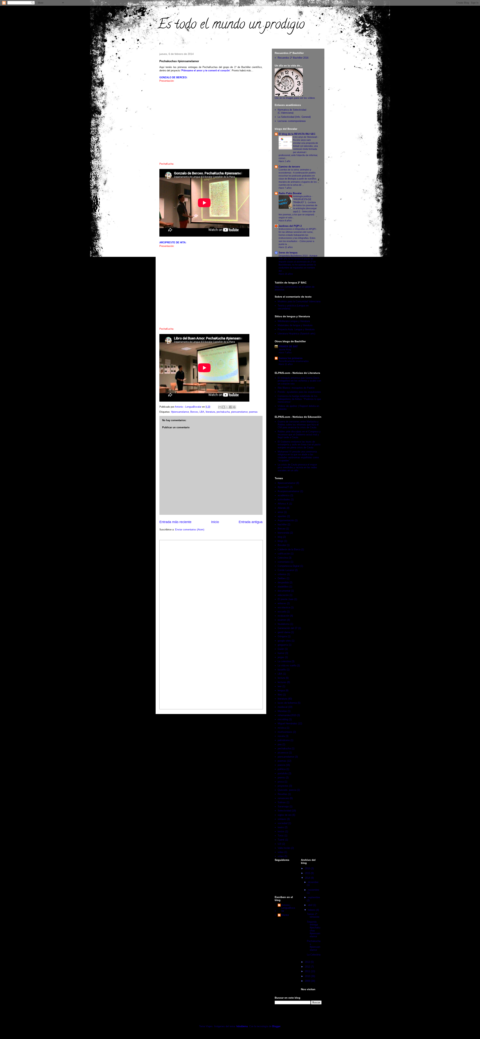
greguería (283, 644)
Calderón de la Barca (289, 549)
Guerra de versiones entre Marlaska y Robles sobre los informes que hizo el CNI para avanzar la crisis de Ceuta (298, 424)
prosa (281, 781)
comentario (284, 561)
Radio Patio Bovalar (290, 193)
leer (280, 686)
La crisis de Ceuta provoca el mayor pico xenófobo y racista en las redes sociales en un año (297, 467)
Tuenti (281, 839)
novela (281, 736)
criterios (282, 574)
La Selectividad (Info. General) (294, 116)
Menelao (282, 711)
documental (284, 590)
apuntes (282, 516)
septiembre (314, 897)
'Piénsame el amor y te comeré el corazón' (205, 70)
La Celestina (313, 954)
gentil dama (284, 632)
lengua (281, 690)
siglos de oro (285, 815)
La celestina (284, 661)
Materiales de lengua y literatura (295, 325)
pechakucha (223, 411)
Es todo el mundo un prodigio (231, 25)
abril (310, 905)
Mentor (285, 915)
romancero (283, 798)
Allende (282, 508)
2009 (308, 980)
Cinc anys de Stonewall (305, 137)
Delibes (282, 578)
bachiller (282, 524)
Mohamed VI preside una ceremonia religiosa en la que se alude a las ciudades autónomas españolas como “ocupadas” (298, 456)
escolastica (284, 607)
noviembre (313, 889)
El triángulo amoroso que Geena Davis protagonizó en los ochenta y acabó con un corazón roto (299, 380)
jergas (281, 657)
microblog (283, 719)
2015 (308, 873)
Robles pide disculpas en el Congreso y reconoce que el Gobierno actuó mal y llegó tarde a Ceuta (299, 434)
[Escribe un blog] (223, 407)
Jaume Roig (285, 349)
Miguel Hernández (287, 723)
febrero (312, 910)
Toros (281, 835)
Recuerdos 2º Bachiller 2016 (293, 57)
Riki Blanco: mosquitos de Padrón (296, 387)
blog (280, 536)
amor (280, 512)
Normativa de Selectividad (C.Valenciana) (292, 111)
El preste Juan (285, 599)
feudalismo (284, 624)
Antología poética (302, 196)
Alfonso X (283, 503)
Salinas (282, 802)
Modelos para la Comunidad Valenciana (299, 301)
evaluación (283, 615)
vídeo (281, 856)
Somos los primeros (290, 358)
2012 (308, 966)
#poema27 (283, 487)
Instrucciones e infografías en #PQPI (297, 229)
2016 (308, 868)
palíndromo (284, 740)
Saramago (283, 806)
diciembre (313, 882)
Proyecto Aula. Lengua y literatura (296, 329)
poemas (253, 411)
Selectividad (284, 810)
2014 (308, 877)
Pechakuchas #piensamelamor (313, 945)
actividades (284, 499)
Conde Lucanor (286, 570)
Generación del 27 (287, 628)
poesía (281, 765)
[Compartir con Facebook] (230, 407)
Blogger (276, 1026)
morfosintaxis (285, 732)
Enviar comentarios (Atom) (189, 529)
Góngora (282, 636)
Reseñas (282, 794)
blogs (281, 541)
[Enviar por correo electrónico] (220, 407)
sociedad (282, 823)
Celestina (283, 557)
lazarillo (282, 669)
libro (280, 694)
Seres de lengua (288, 252)
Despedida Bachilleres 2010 (293, 255)
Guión (281, 649)
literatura (210, 411)
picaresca (283, 752)
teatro (281, 827)
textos (281, 831)
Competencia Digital (288, 566)
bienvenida (283, 532)
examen (282, 619)
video (281, 852)
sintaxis (282, 819)
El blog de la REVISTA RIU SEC (297, 134)
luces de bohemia (287, 702)
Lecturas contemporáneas (292, 121)
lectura (281, 677)
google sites (284, 640)
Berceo (194, 411)
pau (280, 744)
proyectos (283, 785)
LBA (202, 411)
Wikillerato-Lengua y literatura (294, 321)
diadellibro (283, 586)
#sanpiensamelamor (288, 491)
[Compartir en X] (227, 407)
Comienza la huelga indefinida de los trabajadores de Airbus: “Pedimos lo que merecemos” (299, 399)
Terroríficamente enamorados (294, 361)
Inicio (215, 522)
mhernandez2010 (287, 715)
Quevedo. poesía (287, 790)
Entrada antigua (250, 522)
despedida (283, 582)
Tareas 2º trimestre (313, 915)
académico (284, 495)
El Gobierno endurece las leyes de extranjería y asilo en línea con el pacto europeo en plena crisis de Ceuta (299, 444)
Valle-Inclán (284, 848)
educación (283, 595)
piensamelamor (239, 411)
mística (282, 727)
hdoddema (242, 1026)
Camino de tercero (289, 166)
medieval (282, 707)
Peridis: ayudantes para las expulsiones (299, 392)
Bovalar (282, 545)
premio (281, 777)
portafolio (283, 773)
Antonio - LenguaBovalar (288, 908)
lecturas (282, 682)
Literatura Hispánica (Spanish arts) (296, 333)
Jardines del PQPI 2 (290, 226)
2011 (308, 971)
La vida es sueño (287, 665)
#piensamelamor (180, 411)
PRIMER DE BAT (288, 346)
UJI (279, 843)
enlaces (282, 603)
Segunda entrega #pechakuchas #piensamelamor (313, 929)
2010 (308, 976)
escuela (282, 611)
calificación (284, 553)
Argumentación (286, 520)
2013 (308, 962)
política (282, 769)
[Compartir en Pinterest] (234, 407)
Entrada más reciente (175, 522)
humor (281, 653)
